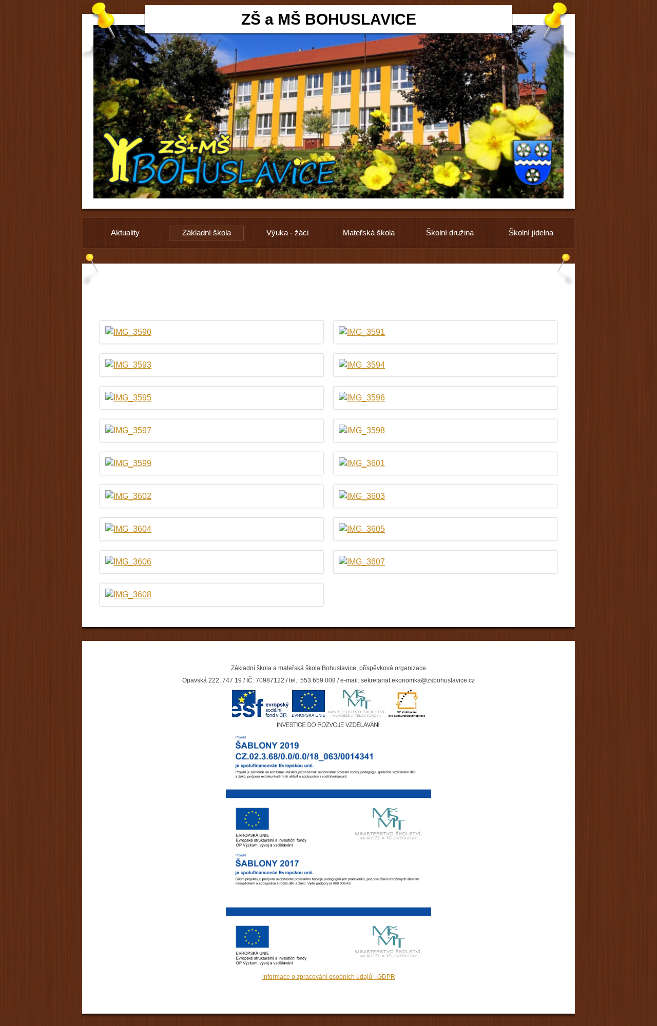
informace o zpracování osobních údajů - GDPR (328, 976)
